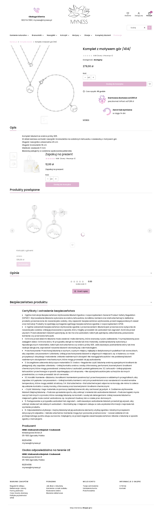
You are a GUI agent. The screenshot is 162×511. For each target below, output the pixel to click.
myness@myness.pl (31, 443)
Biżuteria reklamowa (54, 493)
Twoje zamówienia (90, 486)
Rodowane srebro (53, 491)
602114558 (27, 440)
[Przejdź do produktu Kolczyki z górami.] (46, 221)
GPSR (12, 498)
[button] (149, 28)
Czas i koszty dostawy (19, 493)
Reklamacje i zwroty (18, 488)
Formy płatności (16, 491)
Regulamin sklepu (17, 486)
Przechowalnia (89, 491)
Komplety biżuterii (26, 42)
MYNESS (86, 120)
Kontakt (122, 488)
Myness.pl (13, 42)
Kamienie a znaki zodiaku (56, 488)
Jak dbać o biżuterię (54, 486)
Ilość (85, 73)
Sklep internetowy (80, 508)
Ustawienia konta (90, 488)
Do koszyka (23, 264)
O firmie (122, 486)
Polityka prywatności (18, 495)
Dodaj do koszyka (114, 84)
